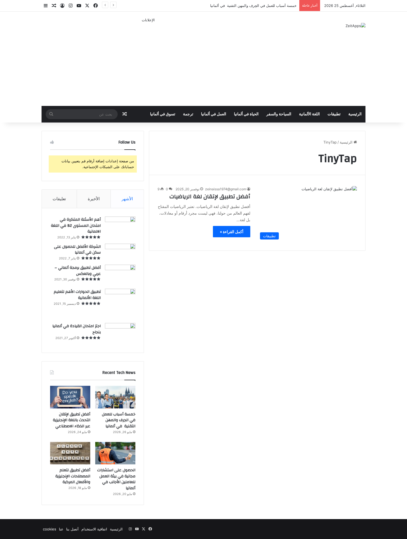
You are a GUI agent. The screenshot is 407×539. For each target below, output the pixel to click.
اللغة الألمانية (309, 114)
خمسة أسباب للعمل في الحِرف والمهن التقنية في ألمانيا (253, 5)
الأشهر (127, 198)
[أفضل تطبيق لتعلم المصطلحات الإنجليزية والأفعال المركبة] (70, 453)
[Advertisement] (148, 61)
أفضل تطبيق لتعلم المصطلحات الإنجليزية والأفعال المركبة (72, 476)
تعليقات (59, 198)
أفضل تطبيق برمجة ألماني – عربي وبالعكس (78, 270)
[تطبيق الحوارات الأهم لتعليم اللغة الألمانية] (120, 304)
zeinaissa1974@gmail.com (225, 189)
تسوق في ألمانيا (162, 114)
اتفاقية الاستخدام (94, 529)
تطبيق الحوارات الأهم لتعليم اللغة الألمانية (77, 294)
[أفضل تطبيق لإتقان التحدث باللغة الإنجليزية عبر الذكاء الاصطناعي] (70, 397)
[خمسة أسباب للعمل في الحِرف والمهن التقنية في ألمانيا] (115, 397)
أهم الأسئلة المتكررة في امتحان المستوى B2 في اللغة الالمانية (76, 225)
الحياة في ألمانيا (246, 114)
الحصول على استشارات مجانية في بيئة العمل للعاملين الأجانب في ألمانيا (116, 479)
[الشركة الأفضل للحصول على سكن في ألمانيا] (120, 252)
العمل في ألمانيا (213, 114)
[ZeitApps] (355, 26)
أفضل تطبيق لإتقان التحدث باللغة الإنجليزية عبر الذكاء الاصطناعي (71, 420)
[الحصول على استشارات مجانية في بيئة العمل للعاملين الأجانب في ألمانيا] (115, 453)
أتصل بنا (72, 529)
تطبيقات (334, 114)
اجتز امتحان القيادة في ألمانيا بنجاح (76, 329)
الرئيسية (355, 114)
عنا (61, 529)
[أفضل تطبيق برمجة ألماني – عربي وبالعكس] (120, 275)
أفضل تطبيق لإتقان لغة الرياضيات (209, 196)
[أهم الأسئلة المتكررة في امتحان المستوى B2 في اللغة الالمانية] (120, 226)
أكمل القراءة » (231, 231)
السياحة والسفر (278, 114)
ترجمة (188, 114)
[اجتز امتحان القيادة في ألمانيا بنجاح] (120, 333)
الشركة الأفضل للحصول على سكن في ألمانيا (77, 249)
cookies (49, 529)
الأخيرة (94, 198)
